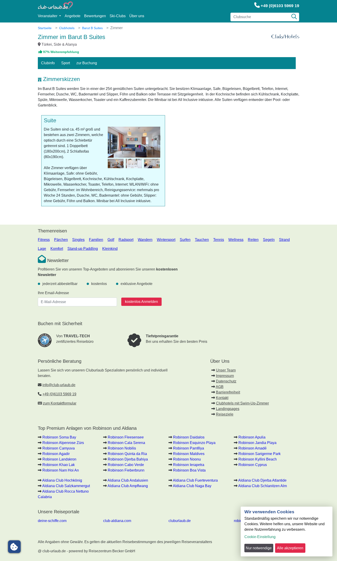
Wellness (235, 240)
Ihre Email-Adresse (53, 293)
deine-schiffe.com (52, 521)
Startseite (45, 28)
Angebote (72, 16)
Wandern (145, 240)
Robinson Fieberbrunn (126, 470)
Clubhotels (67, 28)
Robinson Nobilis (122, 448)
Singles (78, 240)
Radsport (126, 240)
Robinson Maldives (188, 454)
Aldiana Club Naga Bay (192, 486)
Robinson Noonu (187, 459)
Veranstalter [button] (48, 16)
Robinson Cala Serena (126, 443)
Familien (96, 240)
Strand (284, 240)
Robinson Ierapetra (188, 465)
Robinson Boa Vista (189, 470)
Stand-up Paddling (82, 249)
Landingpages (227, 409)
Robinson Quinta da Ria (127, 454)
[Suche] (294, 17)
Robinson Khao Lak (58, 465)
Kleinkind (110, 249)
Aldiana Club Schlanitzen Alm (262, 486)
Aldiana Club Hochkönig (62, 480)
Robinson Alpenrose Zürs (63, 443)
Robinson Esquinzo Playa (194, 443)
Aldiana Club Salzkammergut (66, 486)
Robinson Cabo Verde (126, 465)
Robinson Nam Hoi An (60, 470)
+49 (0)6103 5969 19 (280, 5)
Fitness (44, 240)
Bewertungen (95, 16)
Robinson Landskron (59, 459)
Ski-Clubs (118, 16)
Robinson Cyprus (252, 465)
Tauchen (202, 240)
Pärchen (61, 240)
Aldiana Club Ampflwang (128, 486)
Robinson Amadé (252, 448)
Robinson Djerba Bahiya (128, 459)
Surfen (185, 240)
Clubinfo (48, 63)
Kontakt (222, 398)
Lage (42, 249)
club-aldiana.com (117, 521)
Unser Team (226, 370)
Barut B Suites (92, 28)
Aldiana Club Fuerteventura (195, 480)
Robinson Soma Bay (59, 437)
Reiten (253, 240)
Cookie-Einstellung (260, 537)
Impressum (225, 376)
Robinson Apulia (251, 437)
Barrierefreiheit (228, 392)
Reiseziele (224, 414)
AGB (220, 387)
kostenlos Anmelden (141, 302)
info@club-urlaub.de (58, 385)
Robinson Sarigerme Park (259, 454)
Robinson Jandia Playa (257, 443)
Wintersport (166, 240)
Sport (65, 63)
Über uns (136, 16)
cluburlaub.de (179, 521)
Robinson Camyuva (58, 448)
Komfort (56, 249)
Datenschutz (226, 381)
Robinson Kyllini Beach (257, 459)
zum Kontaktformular (59, 403)
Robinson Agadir (56, 454)
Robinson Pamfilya (188, 448)
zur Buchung (86, 63)
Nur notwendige (259, 548)
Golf (111, 240)
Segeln (269, 240)
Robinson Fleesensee (126, 437)
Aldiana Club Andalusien (128, 480)
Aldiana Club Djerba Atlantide (262, 480)
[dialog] (286, 531)
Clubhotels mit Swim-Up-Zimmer (242, 403)
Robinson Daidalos (188, 437)
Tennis (218, 240)
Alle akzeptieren (290, 548)
